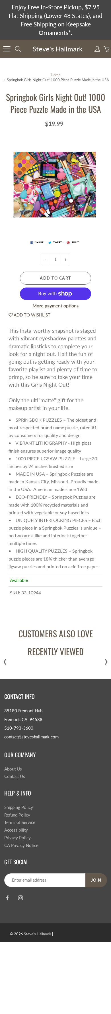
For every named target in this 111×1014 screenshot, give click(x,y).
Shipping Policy (18, 807)
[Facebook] (7, 898)
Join (96, 880)
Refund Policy (17, 815)
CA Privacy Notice (21, 845)
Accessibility (16, 830)
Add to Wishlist (31, 314)
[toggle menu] (7, 49)
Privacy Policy (17, 837)
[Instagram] (20, 898)
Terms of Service (19, 822)
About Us (13, 769)
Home (56, 74)
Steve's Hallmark (58, 49)
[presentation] (5, 660)
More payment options (55, 305)
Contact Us (14, 776)
